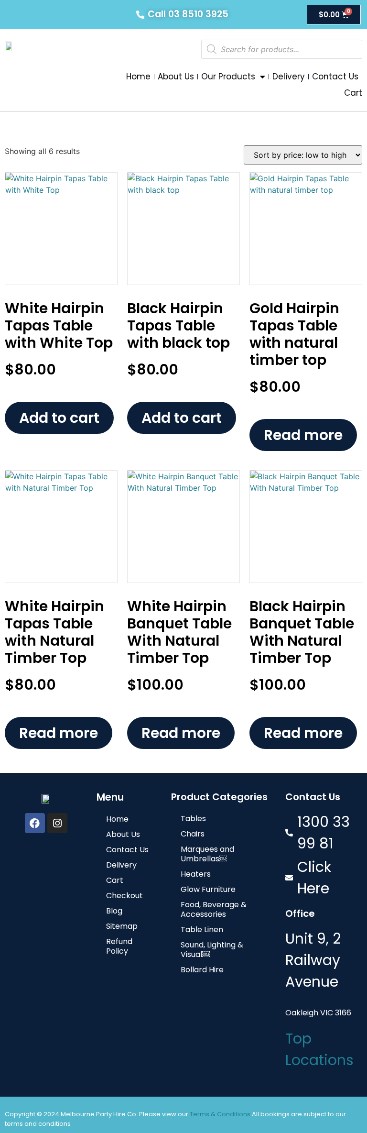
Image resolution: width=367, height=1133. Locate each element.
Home (138, 76)
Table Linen (202, 929)
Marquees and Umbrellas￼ (207, 854)
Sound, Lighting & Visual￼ (212, 949)
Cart (353, 93)
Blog (114, 910)
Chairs (193, 833)
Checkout (124, 895)
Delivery (288, 76)
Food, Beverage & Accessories (214, 909)
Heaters (196, 874)
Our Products (228, 76)
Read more (303, 435)
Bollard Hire (202, 969)
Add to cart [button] (59, 417)
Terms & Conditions (220, 1114)
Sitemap (122, 926)
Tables (193, 818)
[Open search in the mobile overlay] (281, 49)
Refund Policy (119, 946)
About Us (176, 76)
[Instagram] (57, 823)
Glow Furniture (208, 889)
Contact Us (335, 76)
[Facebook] (35, 823)
